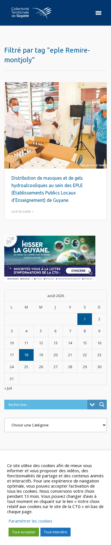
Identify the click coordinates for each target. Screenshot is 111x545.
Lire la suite (21, 211)
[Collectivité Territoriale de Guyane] (31, 13)
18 (26, 354)
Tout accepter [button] (24, 531)
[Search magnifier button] (102, 404)
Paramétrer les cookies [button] (30, 521)
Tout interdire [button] (55, 531)
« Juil (8, 388)
